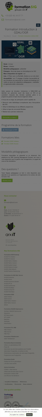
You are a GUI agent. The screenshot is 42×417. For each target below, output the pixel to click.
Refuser (29, 414)
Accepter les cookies (17, 414)
